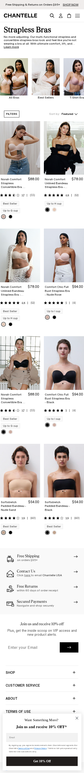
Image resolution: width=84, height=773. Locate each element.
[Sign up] (69, 647)
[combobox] (63, 114)
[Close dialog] (77, 718)
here (27, 575)
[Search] (52, 15)
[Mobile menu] (77, 15)
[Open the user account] (60, 15)
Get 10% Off (42, 761)
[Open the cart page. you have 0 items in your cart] (69, 15)
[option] (3, 216)
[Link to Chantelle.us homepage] (21, 16)
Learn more (11, 47)
